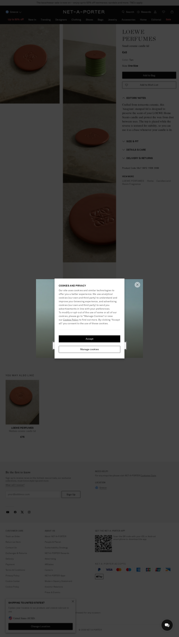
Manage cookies (89, 349)
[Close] (137, 285)
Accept (90, 339)
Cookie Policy (71, 320)
